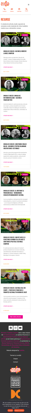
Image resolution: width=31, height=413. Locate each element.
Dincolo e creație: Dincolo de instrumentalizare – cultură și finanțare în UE (12, 98)
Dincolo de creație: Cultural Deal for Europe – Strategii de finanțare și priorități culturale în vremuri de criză (15, 290)
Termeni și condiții (15, 355)
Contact (4, 11)
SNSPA (27, 343)
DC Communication (9, 335)
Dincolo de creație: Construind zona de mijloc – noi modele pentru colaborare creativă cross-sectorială (15, 146)
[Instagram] (15, 328)
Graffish (21, 350)
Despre (15, 359)
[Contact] (4, 9)
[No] (28, 406)
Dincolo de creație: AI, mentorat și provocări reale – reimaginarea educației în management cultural (13, 193)
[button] (28, 4)
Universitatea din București (9, 345)
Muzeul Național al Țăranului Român (13, 343)
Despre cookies (19, 410)
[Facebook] (11, 328)
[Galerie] (12, 9)
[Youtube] (20, 328)
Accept (10, 410)
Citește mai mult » (8, 67)
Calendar (19, 11)
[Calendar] (19, 9)
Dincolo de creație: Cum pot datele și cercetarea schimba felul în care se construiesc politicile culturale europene (14, 240)
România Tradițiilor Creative (9, 333)
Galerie (12, 11)
